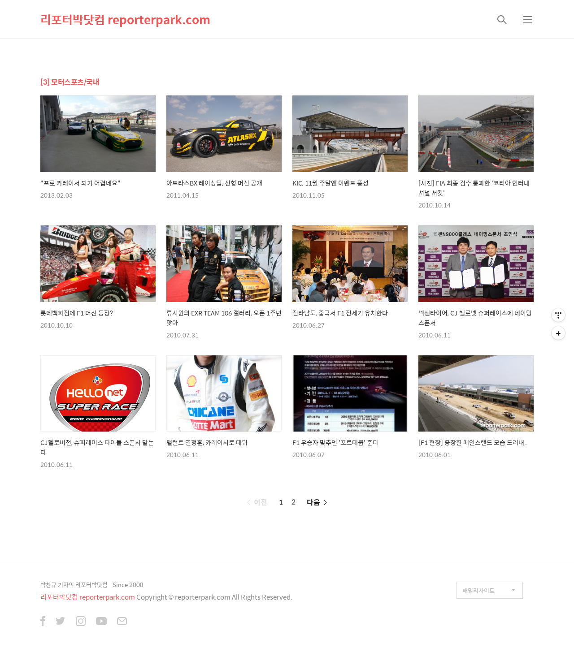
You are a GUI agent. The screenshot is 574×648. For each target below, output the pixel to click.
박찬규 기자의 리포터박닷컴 (74, 584)
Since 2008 (128, 584)
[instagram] (81, 622)
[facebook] (42, 622)
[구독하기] (558, 333)
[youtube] (101, 622)
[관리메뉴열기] (558, 315)
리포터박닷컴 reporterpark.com (125, 19)
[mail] (122, 622)
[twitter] (60, 622)
